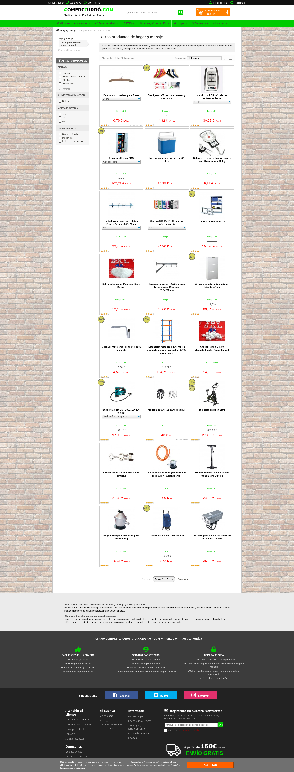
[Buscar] (180, 12)
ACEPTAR (210, 764)
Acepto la (183, 730)
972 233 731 (76, 3)
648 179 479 (94, 3)
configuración (79, 768)
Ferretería (200, 23)
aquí (113, 765)
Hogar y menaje (68, 30)
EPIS (129, 23)
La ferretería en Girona (77, 756)
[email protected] (74, 729)
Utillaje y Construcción (154, 23)
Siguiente (182, 579)
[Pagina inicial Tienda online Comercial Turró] (57, 30)
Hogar (180, 23)
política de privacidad (189, 730)
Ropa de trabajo (107, 23)
